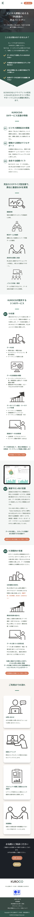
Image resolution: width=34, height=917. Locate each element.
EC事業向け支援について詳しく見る (17, 673)
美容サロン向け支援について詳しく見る (17, 539)
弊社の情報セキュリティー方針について (18, 908)
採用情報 (17, 901)
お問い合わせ (28, 3)
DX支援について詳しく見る (17, 454)
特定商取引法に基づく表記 (17, 903)
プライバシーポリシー (17, 906)
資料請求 (17, 864)
